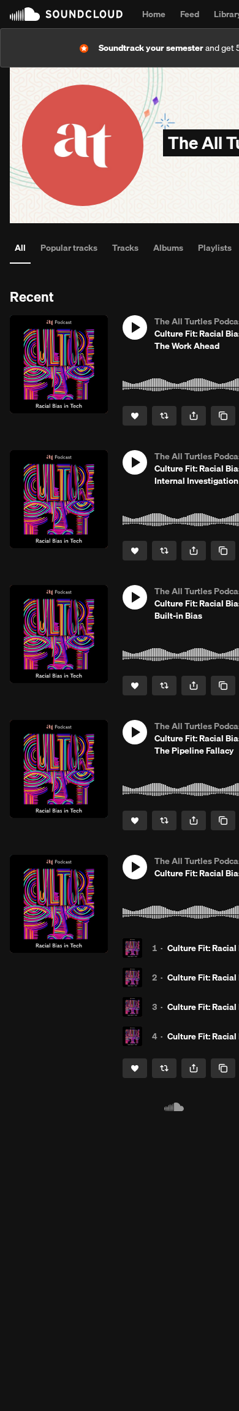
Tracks (125, 247)
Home (153, 14)
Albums (168, 247)
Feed (189, 14)
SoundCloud (66, 14)
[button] (135, 327)
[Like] (135, 416)
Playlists (215, 247)
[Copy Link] (223, 416)
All (20, 247)
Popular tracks (68, 247)
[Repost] (164, 416)
